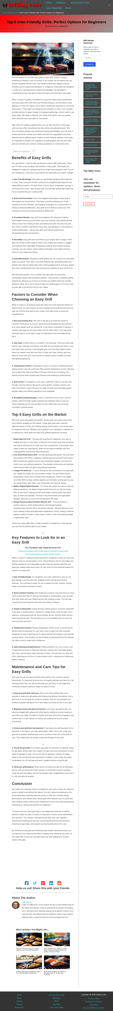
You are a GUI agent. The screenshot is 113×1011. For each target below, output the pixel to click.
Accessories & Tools (80, 3)
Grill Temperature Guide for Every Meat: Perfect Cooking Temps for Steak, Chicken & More (55, 950)
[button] (52, 2)
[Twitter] (35, 883)
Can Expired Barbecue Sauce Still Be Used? (42, 554)
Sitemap (19, 1004)
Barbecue (60, 3)
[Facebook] (27, 883)
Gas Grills (56, 1004)
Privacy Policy (93, 998)
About (68, 8)
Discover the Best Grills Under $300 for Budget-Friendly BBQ (43, 551)
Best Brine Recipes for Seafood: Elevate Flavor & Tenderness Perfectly (55, 973)
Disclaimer (94, 1005)
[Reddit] (59, 883)
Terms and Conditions (93, 1002)
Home (19, 995)
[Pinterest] (43, 883)
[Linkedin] (51, 883)
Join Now (89, 204)
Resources (19, 1007)
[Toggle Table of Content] (32, 151)
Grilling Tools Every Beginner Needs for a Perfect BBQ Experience (28, 972)
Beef (56, 1001)
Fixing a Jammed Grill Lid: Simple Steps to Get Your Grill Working (27, 949)
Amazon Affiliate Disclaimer (93, 1008)
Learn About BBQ (54, 8)
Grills (48, 3)
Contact (19, 1001)
